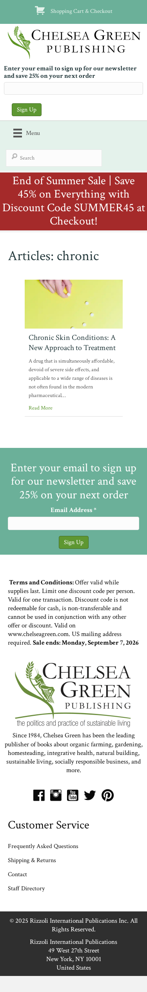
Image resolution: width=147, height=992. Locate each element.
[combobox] (54, 158)
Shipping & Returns (32, 860)
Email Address (73, 510)
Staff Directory (26, 888)
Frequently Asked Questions (43, 846)
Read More (41, 408)
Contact (17, 874)
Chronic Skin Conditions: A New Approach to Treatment (72, 342)
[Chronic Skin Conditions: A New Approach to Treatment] (74, 303)
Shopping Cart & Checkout (82, 11)
